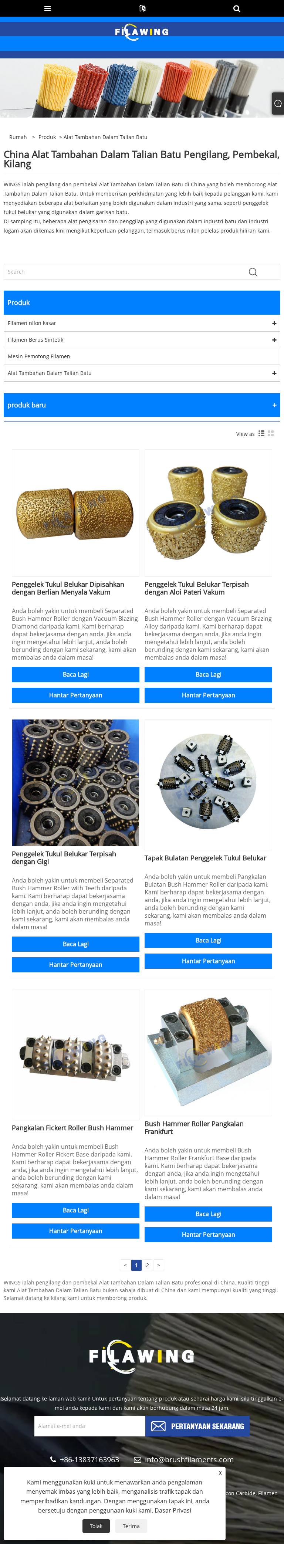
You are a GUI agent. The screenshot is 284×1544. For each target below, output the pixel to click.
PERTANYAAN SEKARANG (207, 1425)
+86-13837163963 (89, 1460)
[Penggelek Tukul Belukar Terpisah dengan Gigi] (75, 782)
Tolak (96, 1526)
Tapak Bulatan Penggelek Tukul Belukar (205, 857)
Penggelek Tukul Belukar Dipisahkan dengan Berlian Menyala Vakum (68, 588)
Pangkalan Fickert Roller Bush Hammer (72, 1127)
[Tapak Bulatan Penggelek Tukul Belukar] (208, 782)
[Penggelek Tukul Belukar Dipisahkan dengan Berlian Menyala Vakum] (75, 512)
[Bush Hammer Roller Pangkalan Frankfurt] (208, 1052)
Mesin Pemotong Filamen (39, 356)
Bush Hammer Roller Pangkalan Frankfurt (194, 1127)
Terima (131, 1526)
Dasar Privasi (173, 1510)
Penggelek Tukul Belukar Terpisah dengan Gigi (64, 857)
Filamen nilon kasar (32, 322)
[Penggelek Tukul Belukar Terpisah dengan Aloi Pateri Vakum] (208, 512)
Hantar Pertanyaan (75, 695)
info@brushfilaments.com (189, 1460)
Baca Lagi (76, 674)
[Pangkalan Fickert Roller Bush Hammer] (75, 1052)
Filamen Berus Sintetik (35, 339)
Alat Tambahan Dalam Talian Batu (50, 372)
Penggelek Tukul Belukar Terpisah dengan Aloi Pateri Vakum (197, 588)
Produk (47, 136)
